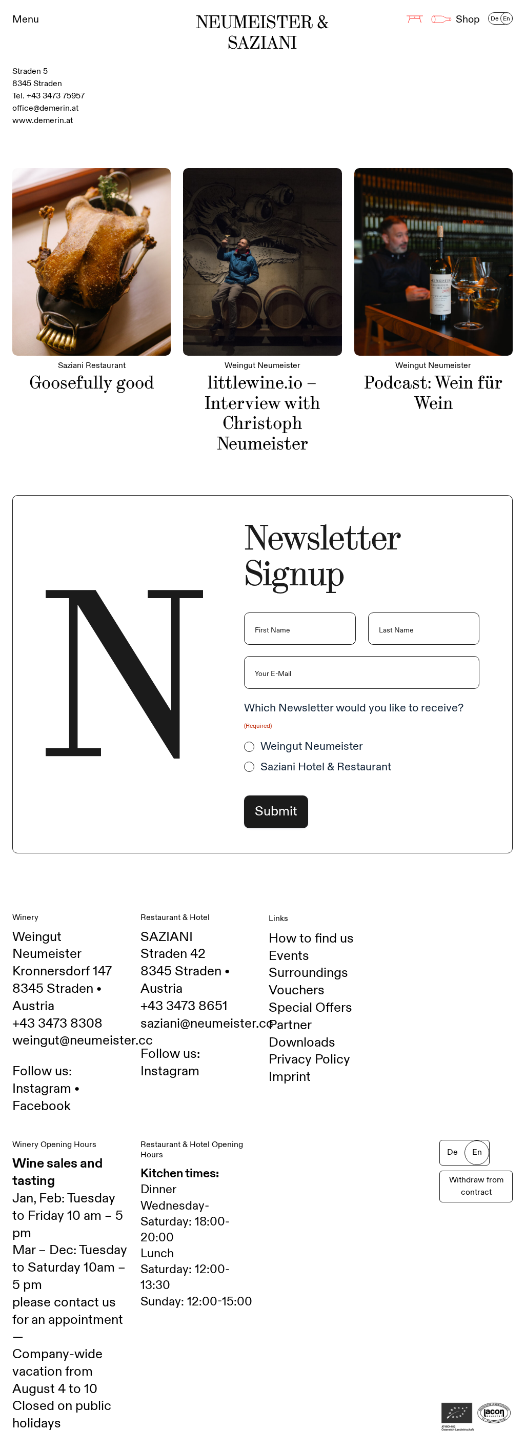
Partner (290, 1025)
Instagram (41, 1088)
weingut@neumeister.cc (82, 1040)
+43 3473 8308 (57, 1023)
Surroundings (308, 973)
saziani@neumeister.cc (206, 1023)
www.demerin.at (42, 120)
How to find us (311, 938)
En (506, 18)
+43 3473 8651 (184, 1006)
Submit (276, 811)
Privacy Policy (309, 1059)
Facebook (41, 1106)
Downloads (302, 1042)
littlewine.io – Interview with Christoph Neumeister (262, 413)
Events (289, 956)
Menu (25, 19)
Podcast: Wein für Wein (433, 393)
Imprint (290, 1077)
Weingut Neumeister (311, 746)
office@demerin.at (45, 108)
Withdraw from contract (476, 1186)
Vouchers (297, 990)
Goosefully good (91, 382)
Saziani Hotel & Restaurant (325, 767)
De (494, 18)
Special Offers (310, 1007)
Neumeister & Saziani (262, 32)
